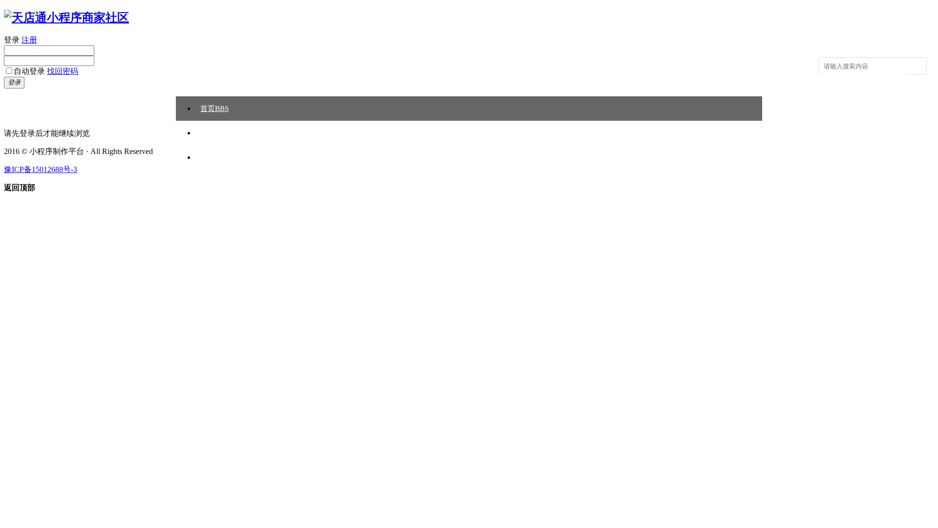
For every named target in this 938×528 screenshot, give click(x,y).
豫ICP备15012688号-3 (40, 169)
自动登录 (29, 71)
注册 (29, 40)
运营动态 (215, 157)
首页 (214, 108)
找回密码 (62, 71)
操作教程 (215, 133)
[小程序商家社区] (66, 17)
